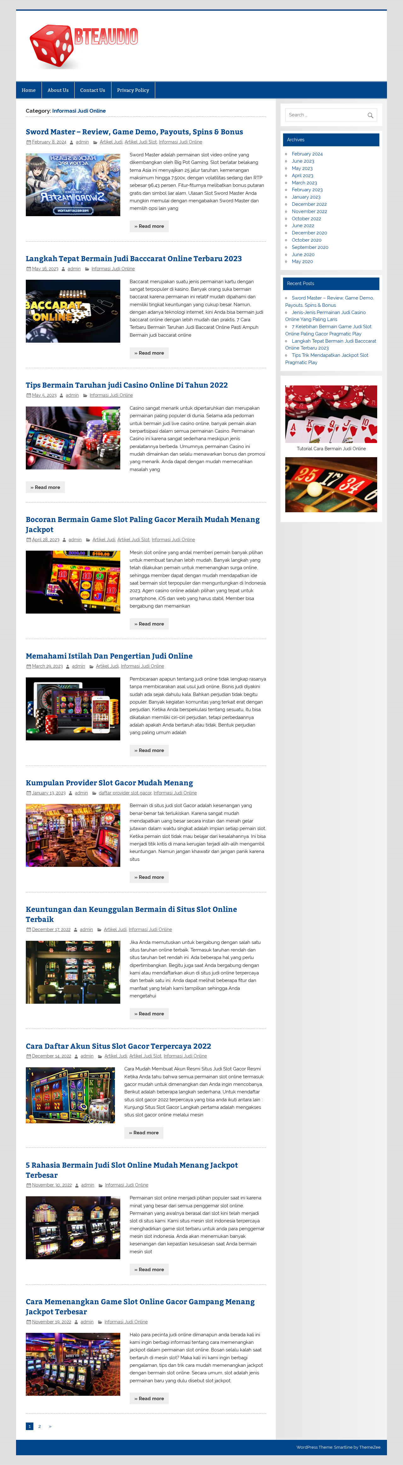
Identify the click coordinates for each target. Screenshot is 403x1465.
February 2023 (307, 190)
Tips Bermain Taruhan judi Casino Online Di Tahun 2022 (127, 385)
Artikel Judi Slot (141, 141)
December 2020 (309, 233)
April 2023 (302, 175)
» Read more (149, 226)
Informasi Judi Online (180, 141)
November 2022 (309, 211)
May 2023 (302, 168)
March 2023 (304, 183)
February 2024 (307, 154)
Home (29, 90)
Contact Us (92, 90)
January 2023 (306, 197)
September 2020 (310, 247)
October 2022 (306, 219)
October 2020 (306, 240)
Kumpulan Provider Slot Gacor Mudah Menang (109, 782)
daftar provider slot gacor (125, 792)
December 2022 (309, 204)
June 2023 (303, 161)
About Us (58, 90)
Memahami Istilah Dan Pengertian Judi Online (109, 655)
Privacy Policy (133, 90)
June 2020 (303, 254)
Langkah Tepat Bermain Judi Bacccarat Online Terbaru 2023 (134, 258)
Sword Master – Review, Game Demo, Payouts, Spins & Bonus (134, 131)
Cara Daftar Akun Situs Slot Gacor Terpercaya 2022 (118, 1046)
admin (82, 141)
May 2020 (302, 261)
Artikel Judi (111, 141)
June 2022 (303, 225)
